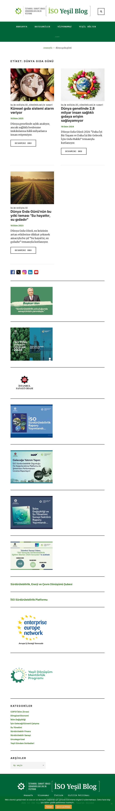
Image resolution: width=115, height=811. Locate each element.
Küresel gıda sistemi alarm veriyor (32, 110)
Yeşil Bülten (87, 27)
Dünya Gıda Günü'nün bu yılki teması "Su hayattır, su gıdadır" (31, 215)
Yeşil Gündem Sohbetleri (22, 743)
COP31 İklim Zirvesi (20, 711)
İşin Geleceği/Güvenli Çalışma (25, 723)
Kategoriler (42, 27)
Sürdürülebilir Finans (21, 731)
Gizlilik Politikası (78, 795)
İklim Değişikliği (19, 105)
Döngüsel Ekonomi (20, 715)
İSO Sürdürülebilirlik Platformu (29, 599)
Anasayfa (21, 27)
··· (57, 37)
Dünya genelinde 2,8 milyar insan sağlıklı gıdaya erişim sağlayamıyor (78, 114)
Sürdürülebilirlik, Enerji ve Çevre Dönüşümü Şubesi (41, 584)
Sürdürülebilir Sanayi (41, 105)
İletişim (58, 795)
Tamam (49, 807)
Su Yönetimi (16, 727)
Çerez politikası (63, 807)
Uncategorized (18, 739)
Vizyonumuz (65, 27)
